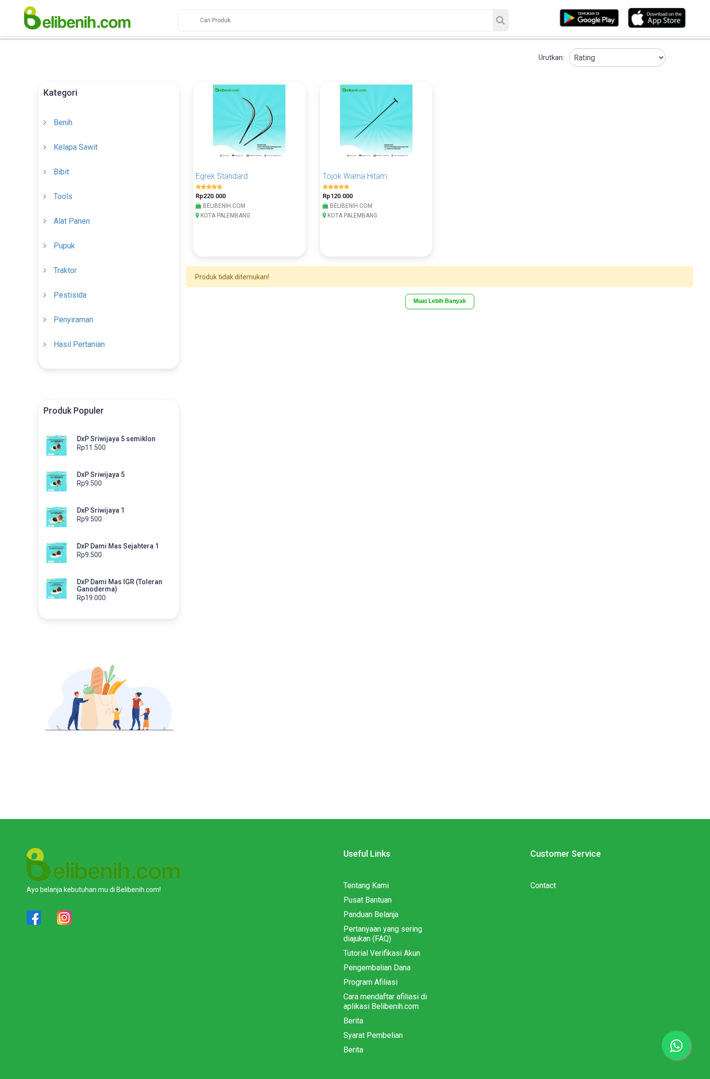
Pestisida (70, 295)
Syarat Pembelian (373, 1035)
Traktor (65, 270)
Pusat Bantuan (367, 900)
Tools (63, 196)
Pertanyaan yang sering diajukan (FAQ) (382, 933)
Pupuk (64, 245)
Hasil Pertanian (79, 344)
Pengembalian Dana (377, 967)
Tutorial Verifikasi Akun (381, 953)
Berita (353, 1020)
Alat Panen (72, 221)
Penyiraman (73, 319)
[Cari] (500, 20)
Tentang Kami (366, 885)
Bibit (61, 171)
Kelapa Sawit (76, 147)
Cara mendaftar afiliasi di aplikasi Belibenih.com (385, 1001)
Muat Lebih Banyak (439, 301)
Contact (543, 885)
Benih (63, 122)
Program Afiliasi (370, 982)
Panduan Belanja (370, 914)
